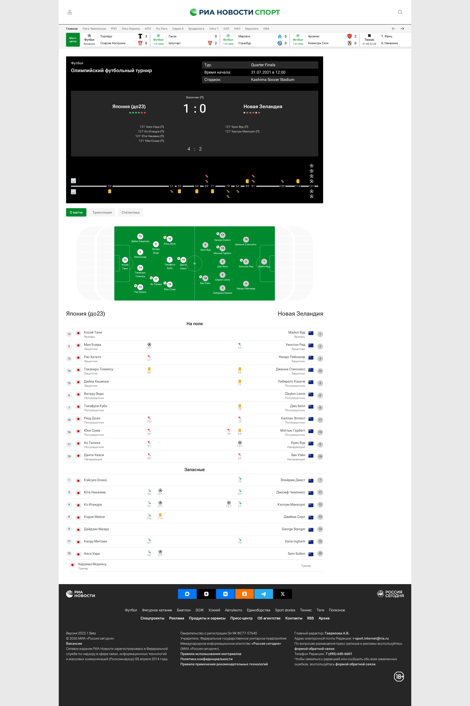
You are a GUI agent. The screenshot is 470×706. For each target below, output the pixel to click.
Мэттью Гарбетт (292, 430)
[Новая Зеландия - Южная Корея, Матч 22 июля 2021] (250, 113)
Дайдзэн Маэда (96, 529)
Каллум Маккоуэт (243, 131)
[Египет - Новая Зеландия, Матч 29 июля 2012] (256, 113)
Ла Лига (161, 28)
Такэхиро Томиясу (98, 369)
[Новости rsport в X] (282, 594)
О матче (76, 212)
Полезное (337, 610)
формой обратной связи (314, 649)
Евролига (251, 28)
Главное (72, 28)
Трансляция (102, 212)
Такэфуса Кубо (95, 406)
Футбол (77, 63)
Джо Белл (297, 406)
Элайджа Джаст (293, 480)
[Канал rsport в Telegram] (263, 594)
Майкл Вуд (296, 332)
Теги (320, 610)
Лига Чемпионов (94, 28)
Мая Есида (152, 140)
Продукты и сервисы (207, 618)
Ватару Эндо (94, 394)
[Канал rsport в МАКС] (187, 594)
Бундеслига (196, 28)
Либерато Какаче (291, 381)
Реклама (176, 618)
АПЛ (148, 28)
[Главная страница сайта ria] (218, 12)
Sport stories (285, 610)
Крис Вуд (238, 126)
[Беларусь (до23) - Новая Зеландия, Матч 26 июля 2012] (259, 113)
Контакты (293, 618)
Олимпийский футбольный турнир (111, 70)
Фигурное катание (157, 610)
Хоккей (214, 610)
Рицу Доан (92, 418)
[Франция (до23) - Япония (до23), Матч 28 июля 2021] (139, 113)
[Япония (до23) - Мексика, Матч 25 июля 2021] (136, 113)
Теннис (306, 610)
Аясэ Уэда (152, 126)
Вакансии (74, 643)
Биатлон (184, 610)
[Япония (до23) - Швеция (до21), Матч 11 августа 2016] (130, 113)
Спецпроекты (152, 618)
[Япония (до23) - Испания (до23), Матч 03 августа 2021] (142, 113)
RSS (310, 618)
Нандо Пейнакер (292, 357)
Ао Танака (92, 443)
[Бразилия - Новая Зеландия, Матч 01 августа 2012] (253, 113)
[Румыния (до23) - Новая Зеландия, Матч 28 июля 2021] (244, 113)
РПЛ (114, 28)
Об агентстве (269, 618)
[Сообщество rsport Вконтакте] (225, 594)
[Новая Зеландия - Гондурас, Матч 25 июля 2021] (247, 113)
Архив (324, 618)
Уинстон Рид (295, 345)
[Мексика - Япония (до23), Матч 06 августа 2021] (145, 113)
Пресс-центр (241, 618)
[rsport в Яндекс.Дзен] (206, 594)
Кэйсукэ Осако (95, 480)
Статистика (131, 212)
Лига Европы (131, 28)
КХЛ (226, 28)
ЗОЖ (200, 610)
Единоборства (258, 610)
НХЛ (237, 28)
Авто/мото (233, 610)
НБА (266, 28)
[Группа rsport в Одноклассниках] (244, 594)
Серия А (178, 28)
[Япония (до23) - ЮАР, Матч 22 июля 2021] (133, 113)
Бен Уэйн (298, 455)
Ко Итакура (151, 131)
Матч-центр (73, 40)
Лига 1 (214, 28)
